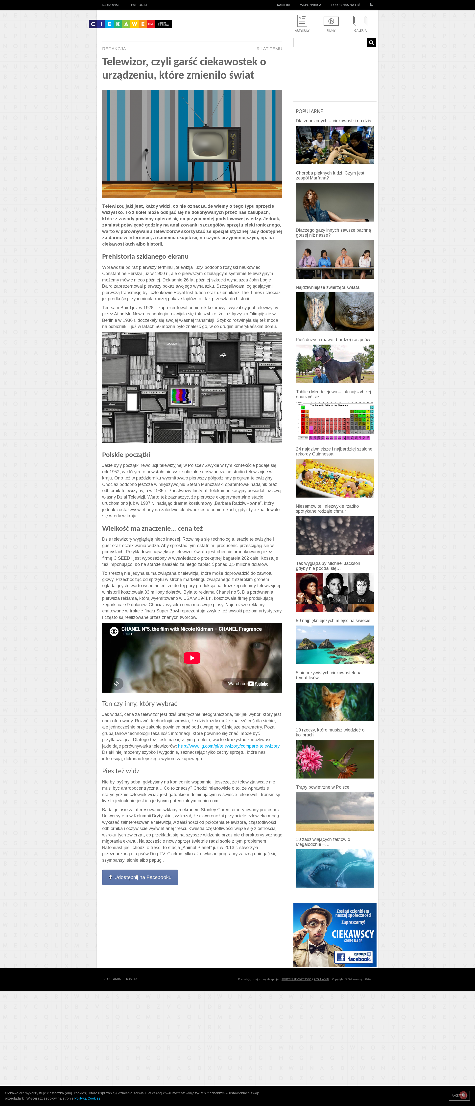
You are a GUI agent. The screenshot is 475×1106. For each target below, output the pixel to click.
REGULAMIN (321, 979)
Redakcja (114, 48)
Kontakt (132, 979)
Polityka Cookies (87, 1098)
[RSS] (371, 5)
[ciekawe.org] (130, 26)
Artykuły (302, 31)
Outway (150, 979)
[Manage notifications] (463, 1095)
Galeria (360, 31)
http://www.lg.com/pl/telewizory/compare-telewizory (228, 746)
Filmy (331, 31)
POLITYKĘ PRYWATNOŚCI (296, 979)
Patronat (139, 5)
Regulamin (112, 979)
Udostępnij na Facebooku (142, 877)
